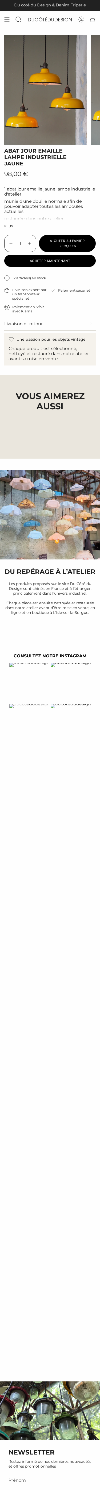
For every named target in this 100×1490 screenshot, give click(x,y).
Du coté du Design (32, 5)
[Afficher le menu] (7, 19)
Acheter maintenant (50, 261)
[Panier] (92, 19)
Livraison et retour (23, 323)
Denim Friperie (71, 5)
